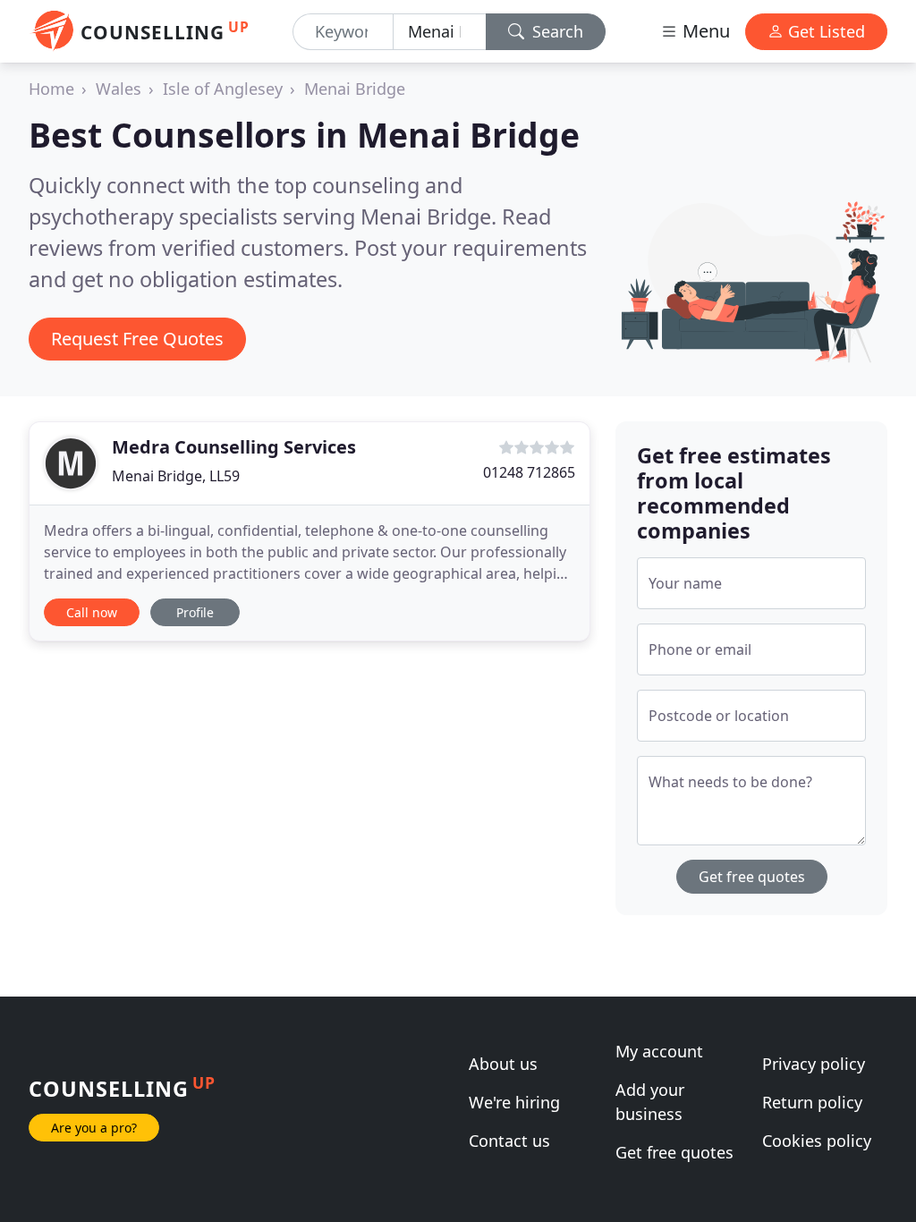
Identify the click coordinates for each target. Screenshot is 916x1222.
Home (51, 88)
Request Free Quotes (137, 339)
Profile (195, 612)
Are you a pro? (94, 1127)
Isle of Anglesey (223, 88)
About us (503, 1063)
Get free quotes (752, 877)
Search (555, 31)
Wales (118, 88)
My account (659, 1051)
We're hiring (514, 1102)
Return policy (812, 1102)
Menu (704, 31)
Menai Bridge (354, 88)
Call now (91, 612)
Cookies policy (816, 1140)
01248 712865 (529, 472)
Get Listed (824, 31)
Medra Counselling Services (234, 447)
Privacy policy (813, 1063)
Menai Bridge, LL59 (176, 476)
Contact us (509, 1140)
